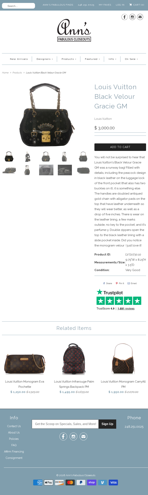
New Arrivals (19, 59)
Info (111, 59)
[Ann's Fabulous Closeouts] (74, 31)
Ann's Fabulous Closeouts (80, 475)
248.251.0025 (86, 4)
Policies (14, 438)
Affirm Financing (14, 451)
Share (109, 283)
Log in (120, 4)
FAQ (14, 445)
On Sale (130, 59)
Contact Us (14, 426)
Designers (44, 59)
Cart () (138, 4)
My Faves (105, 4)
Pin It (121, 283)
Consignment (14, 457)
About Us (14, 432)
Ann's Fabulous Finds (58, 4)
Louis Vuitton (103, 119)
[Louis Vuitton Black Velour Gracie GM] (46, 115)
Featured (91, 59)
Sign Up (107, 424)
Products (68, 59)
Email (134, 283)
